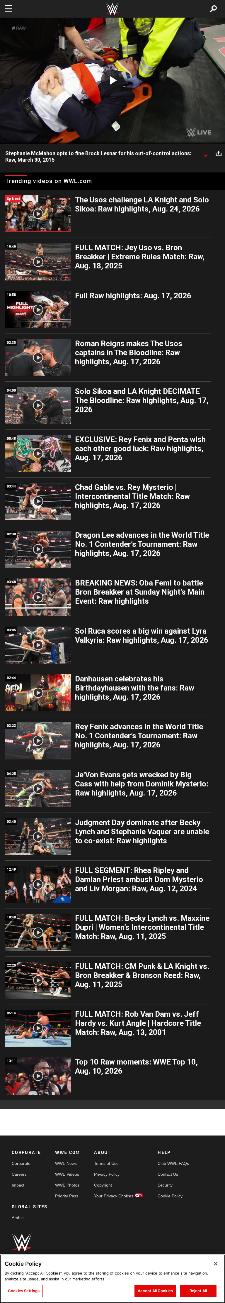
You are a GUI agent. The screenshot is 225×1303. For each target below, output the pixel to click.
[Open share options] (218, 153)
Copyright (103, 1185)
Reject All (198, 1290)
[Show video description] (205, 153)
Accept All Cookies (155, 1290)
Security (165, 1185)
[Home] (112, 9)
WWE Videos (67, 1174)
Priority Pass (66, 1196)
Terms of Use (106, 1163)
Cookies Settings (24, 1290)
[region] (112, 1278)
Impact (18, 1185)
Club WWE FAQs (173, 1163)
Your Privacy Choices (113, 1196)
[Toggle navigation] (8, 8)
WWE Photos (67, 1185)
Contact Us (168, 1174)
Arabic (17, 1217)
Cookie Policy (170, 1196)
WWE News (66, 1163)
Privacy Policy (107, 1174)
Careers (19, 1174)
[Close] (215, 1263)
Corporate (21, 1163)
